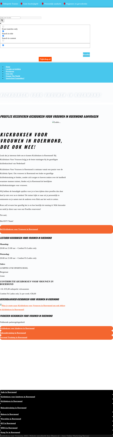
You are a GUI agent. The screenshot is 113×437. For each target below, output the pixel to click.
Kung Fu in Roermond (10, 432)
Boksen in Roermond (10, 414)
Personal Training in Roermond (13, 337)
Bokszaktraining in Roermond (13, 333)
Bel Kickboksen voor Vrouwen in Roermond (19, 229)
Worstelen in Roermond (11, 419)
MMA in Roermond (9, 428)
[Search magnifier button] (2, 20)
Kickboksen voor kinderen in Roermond (17, 328)
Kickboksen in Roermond (11, 401)
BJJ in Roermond (8, 423)
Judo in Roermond (9, 392)
